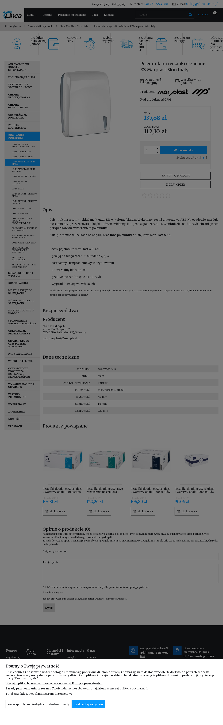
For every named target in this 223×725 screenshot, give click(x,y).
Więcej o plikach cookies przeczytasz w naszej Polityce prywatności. (54, 683)
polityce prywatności (134, 688)
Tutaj (9, 693)
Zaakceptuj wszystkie (88, 704)
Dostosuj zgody (59, 704)
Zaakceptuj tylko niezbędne (26, 704)
